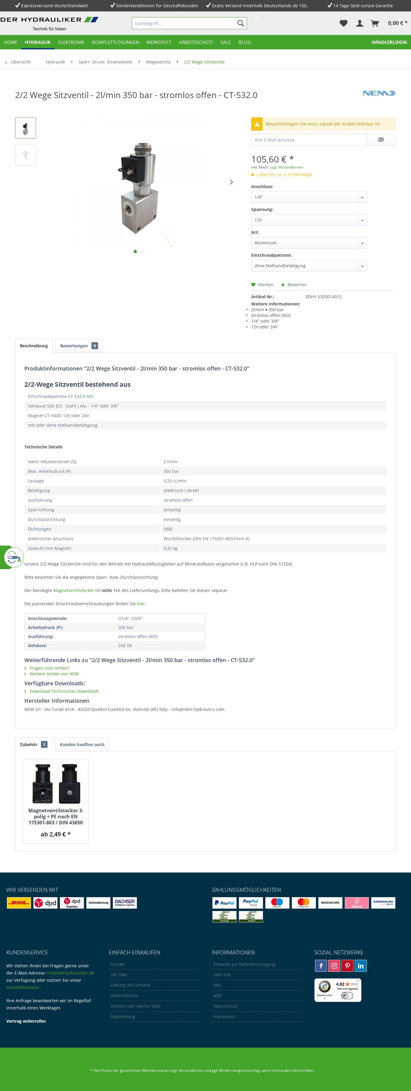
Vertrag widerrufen (26, 1021)
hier (141, 603)
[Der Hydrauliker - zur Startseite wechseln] (51, 24)
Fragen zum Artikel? (49, 668)
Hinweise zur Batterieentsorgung (244, 964)
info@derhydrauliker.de (70, 973)
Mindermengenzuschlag (239, 1070)
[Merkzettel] (343, 23)
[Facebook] (321, 966)
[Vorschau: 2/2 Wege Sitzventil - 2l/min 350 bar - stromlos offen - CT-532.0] (25, 127)
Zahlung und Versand (130, 985)
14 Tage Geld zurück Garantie (363, 5)
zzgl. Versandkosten (286, 167)
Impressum (224, 1016)
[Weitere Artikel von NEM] (378, 100)
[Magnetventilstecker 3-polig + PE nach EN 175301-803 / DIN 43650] (55, 783)
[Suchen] (240, 23)
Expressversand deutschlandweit (54, 5)
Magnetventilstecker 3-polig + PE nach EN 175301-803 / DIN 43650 (55, 816)
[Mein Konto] (359, 23)
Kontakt (117, 964)
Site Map (118, 974)
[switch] (347, 995)
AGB (217, 995)
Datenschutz (225, 1006)
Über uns (222, 974)
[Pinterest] (347, 966)
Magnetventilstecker (74, 590)
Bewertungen (78, 346)
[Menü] (357, 982)
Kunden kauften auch (82, 744)
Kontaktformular (22, 987)
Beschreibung (34, 346)
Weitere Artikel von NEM (54, 674)
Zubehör (32, 744)
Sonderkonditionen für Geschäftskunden (157, 5)
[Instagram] (334, 966)
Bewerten (296, 284)
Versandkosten (191, 1070)
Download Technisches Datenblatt (64, 691)
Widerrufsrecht (124, 995)
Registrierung (122, 1016)
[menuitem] (189, 23)
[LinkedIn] (361, 966)
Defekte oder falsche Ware (135, 1006)
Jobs (217, 985)
